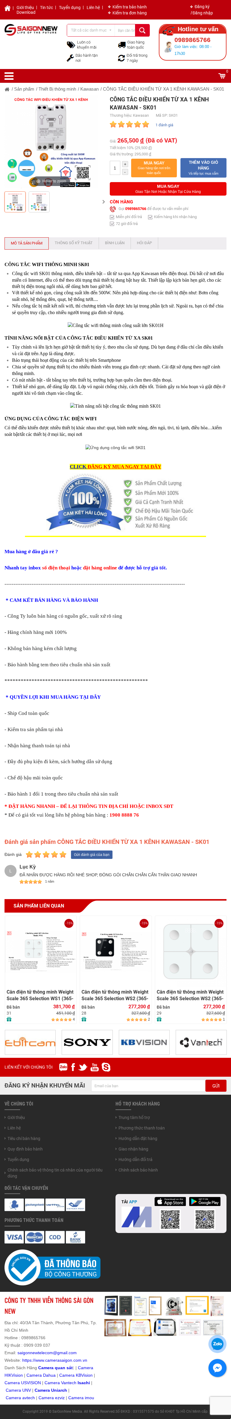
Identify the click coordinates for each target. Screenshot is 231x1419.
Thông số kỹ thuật (74, 243)
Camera (14, 1397)
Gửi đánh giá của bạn (91, 855)
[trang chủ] (7, 89)
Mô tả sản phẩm (26, 243)
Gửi (216, 1086)
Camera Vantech (60, 1382)
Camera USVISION (23, 1382)
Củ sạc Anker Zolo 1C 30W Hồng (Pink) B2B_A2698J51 (186, 930)
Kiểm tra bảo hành (129, 6)
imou (89, 1397)
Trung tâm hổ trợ (134, 1117)
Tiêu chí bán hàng (24, 1138)
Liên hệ (93, 7)
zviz (61, 1397)
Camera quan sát (55, 1367)
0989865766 (135, 209)
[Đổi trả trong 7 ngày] (121, 57)
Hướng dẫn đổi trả (135, 1159)
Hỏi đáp (144, 243)
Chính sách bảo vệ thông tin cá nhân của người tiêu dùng (55, 1173)
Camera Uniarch (51, 1390)
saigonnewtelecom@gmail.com (46, 1352)
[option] (51, 141)
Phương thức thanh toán (142, 1128)
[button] (154, 168)
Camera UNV (18, 1390)
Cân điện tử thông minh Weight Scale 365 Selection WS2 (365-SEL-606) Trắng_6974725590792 (115, 995)
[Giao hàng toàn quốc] (122, 44)
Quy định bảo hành (25, 1149)
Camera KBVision (76, 1375)
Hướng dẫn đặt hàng (138, 1138)
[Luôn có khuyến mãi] (71, 44)
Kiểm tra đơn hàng (129, 12)
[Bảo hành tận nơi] (70, 57)
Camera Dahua (41, 1375)
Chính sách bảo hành (138, 1170)
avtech (28, 1397)
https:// (28, 1360)
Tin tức (46, 7)
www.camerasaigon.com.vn (61, 1360)
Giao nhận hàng (133, 1149)
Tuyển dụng (70, 7)
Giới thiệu (25, 7)
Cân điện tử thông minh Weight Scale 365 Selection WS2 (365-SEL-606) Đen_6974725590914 (40, 995)
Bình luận (115, 243)
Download (26, 12)
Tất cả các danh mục (89, 30)
